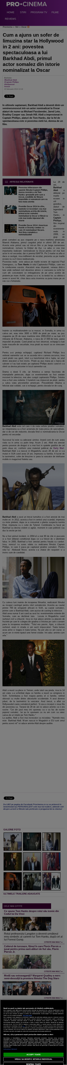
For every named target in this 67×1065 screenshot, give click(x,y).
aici (24, 1026)
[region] (33, 1032)
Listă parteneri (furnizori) (10, 1049)
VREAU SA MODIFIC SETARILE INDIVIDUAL (33, 1059)
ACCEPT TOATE (33, 1055)
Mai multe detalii (27, 1015)
